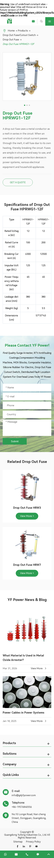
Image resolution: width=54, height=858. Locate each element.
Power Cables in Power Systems (23, 712)
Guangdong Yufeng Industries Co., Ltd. (25, 834)
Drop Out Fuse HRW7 (27, 564)
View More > (27, 516)
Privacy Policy (33, 841)
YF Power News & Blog (27, 600)
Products (23, 30)
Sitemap (17, 841)
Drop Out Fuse (11, 39)
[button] (24, 105)
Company (9, 764)
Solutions (9, 753)
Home (11, 30)
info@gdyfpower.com (24, 795)
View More (39, 668)
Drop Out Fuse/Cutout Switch (19, 35)
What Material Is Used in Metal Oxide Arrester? (23, 658)
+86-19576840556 (22, 807)
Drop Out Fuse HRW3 (27, 507)
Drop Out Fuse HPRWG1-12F (18, 44)
